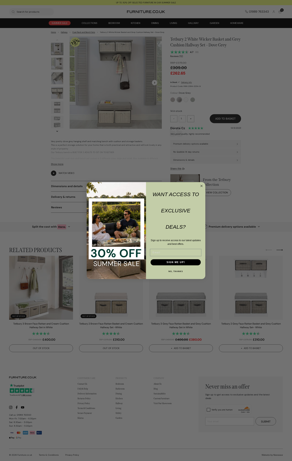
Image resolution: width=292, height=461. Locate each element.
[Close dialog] (201, 186)
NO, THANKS (176, 271)
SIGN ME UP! (176, 262)
